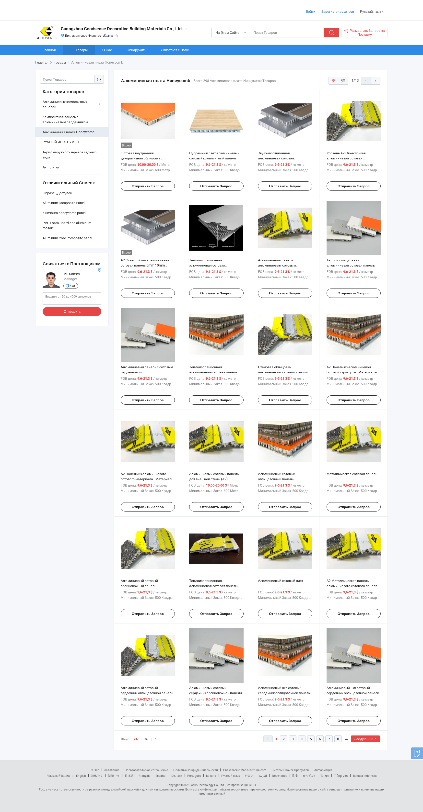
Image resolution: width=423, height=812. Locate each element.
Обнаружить (136, 49)
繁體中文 (114, 776)
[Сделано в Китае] (66, 9)
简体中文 (97, 776)
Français (144, 776)
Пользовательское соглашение (146, 770)
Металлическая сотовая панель (352, 473)
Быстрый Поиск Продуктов (290, 770)
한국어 (249, 776)
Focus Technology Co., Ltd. (207, 785)
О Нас (107, 49)
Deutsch (176, 776)
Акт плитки (51, 167)
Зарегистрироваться (337, 11)
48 (157, 739)
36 (146, 739)
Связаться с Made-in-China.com (244, 770)
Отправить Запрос (148, 186)
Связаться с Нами (175, 49)
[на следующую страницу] (375, 80)
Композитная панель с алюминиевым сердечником (65, 119)
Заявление (111, 770)
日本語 (129, 776)
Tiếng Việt (341, 776)
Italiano (211, 776)
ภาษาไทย (309, 776)
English (81, 776)
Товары (82, 49)
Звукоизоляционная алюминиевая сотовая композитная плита (276, 158)
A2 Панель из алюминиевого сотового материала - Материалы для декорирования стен (147, 478)
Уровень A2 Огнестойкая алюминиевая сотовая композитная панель (346, 158)
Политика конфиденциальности (195, 770)
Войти (310, 11)
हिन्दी (295, 776)
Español (160, 776)
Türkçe (324, 776)
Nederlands (279, 776)
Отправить (72, 311)
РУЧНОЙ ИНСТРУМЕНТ (62, 142)
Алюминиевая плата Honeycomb (68, 132)
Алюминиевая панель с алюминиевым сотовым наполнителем (277, 265)
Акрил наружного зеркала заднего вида (69, 154)
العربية (263, 776)
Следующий (363, 738)
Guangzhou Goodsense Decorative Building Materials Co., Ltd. (122, 28)
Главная (49, 49)
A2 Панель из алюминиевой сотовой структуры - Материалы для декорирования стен (352, 372)
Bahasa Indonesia (365, 776)
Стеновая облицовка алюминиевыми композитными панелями (283, 372)
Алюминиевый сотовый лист (280, 580)
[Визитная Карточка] (99, 269)
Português (194, 776)
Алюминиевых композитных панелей (65, 104)
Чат (72, 286)
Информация (323, 770)
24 (136, 739)
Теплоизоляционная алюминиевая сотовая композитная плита (207, 265)
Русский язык (230, 776)
